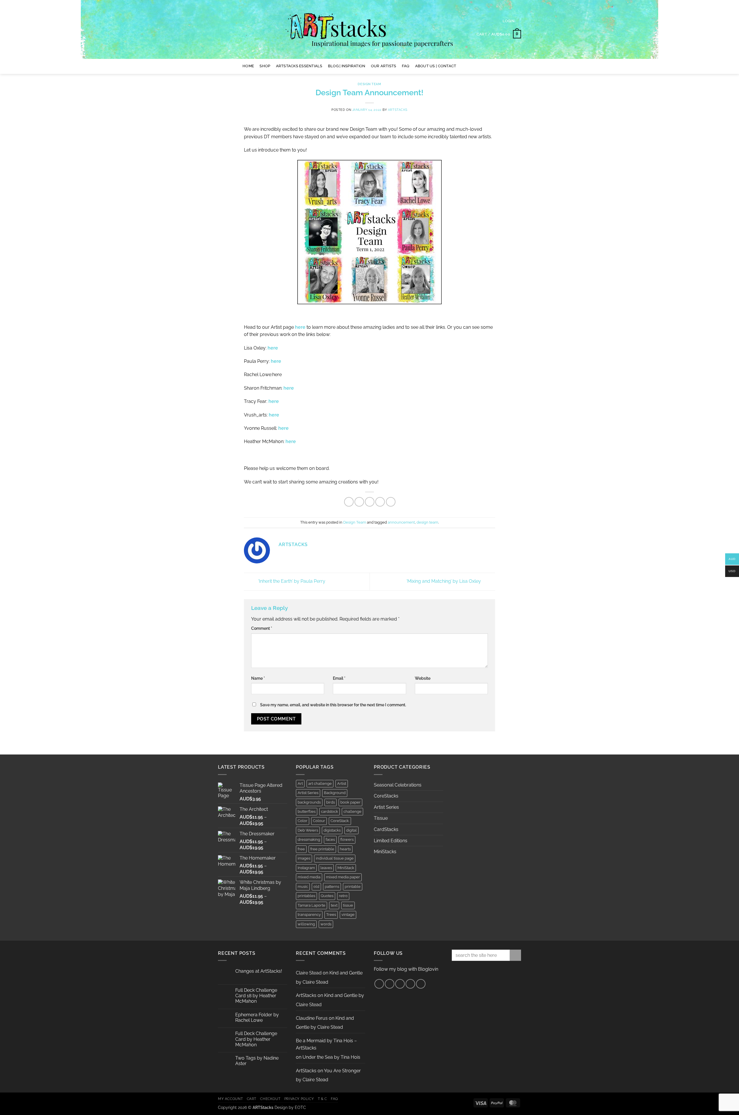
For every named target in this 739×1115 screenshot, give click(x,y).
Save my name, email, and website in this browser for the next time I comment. (333, 704)
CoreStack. (340, 821)
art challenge (320, 783)
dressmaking (309, 839)
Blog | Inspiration (346, 66)
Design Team (369, 84)
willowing (306, 924)
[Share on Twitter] (359, 502)
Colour (319, 821)
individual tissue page (335, 858)
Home (248, 66)
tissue (348, 905)
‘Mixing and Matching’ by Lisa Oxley (444, 581)
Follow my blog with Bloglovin (406, 969)
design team (427, 522)
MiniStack (345, 868)
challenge (352, 811)
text (334, 905)
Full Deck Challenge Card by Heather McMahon (256, 1039)
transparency (309, 914)
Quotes (327, 896)
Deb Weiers (308, 830)
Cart (251, 1099)
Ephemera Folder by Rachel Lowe (257, 1017)
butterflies (307, 811)
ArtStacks (398, 110)
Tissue (381, 818)
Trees (331, 914)
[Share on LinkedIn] (390, 502)
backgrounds (309, 802)
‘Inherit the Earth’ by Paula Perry (291, 581)
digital (351, 830)
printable (353, 886)
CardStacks (386, 829)
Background (335, 793)
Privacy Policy (299, 1099)
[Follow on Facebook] (462, 65)
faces (330, 839)
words (325, 924)
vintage (347, 914)
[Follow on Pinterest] (477, 65)
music (303, 886)
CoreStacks (386, 796)
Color (302, 821)
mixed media (309, 877)
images (304, 858)
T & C (322, 1099)
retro (343, 896)
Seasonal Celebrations (397, 785)
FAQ (406, 66)
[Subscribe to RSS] (410, 984)
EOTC (300, 1107)
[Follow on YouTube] (485, 65)
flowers (347, 839)
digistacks (332, 830)
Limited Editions (390, 840)
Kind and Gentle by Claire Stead (325, 1022)
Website (422, 678)
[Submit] (515, 955)
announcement (401, 522)
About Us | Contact (435, 66)
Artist (341, 783)
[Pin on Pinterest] (380, 502)
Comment (261, 628)
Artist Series (308, 793)
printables (306, 896)
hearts (345, 849)
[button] (508, 21)
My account (230, 1099)
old (316, 886)
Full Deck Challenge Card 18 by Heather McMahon (256, 995)
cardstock (329, 811)
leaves (326, 868)
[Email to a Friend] (369, 502)
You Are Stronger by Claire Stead (328, 1075)
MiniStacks (385, 851)
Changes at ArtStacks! (258, 971)
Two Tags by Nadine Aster (257, 1060)
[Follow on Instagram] (470, 65)
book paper (350, 802)
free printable (322, 849)
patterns (332, 886)
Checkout (270, 1099)
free (301, 849)
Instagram (306, 868)
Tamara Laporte (311, 905)
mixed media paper (343, 877)
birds (330, 802)
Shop (265, 66)
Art (300, 783)
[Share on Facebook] (349, 502)
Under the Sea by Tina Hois (331, 1057)
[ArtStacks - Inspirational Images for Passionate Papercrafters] (369, 29)
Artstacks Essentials (299, 66)
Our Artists (383, 66)
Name (258, 678)
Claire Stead (309, 973)
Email (339, 678)
